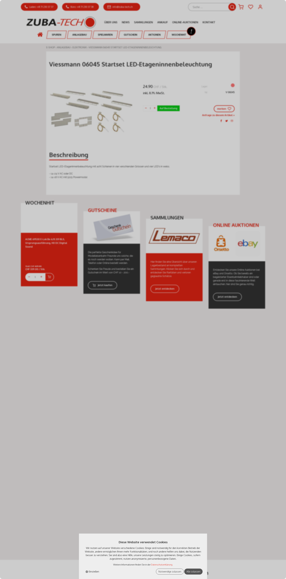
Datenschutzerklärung (161, 564)
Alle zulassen (193, 571)
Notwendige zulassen (169, 571)
